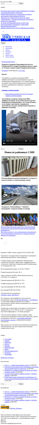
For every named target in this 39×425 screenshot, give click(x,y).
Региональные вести (8, 61)
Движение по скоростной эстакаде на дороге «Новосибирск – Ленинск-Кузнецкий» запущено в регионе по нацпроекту (17, 19)
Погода (7, 344)
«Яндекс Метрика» (22, 300)
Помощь (7, 346)
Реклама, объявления (9, 56)
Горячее (7, 341)
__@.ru (10, 295)
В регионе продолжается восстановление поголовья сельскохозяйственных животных (17, 11)
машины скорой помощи (10, 90)
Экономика (8, 354)
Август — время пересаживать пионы (17, 365)
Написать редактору (9, 55)
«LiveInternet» (33, 300)
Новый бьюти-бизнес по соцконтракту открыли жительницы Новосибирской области (16, 15)
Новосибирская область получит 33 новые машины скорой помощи (19, 94)
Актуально (7, 53)
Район (7, 349)
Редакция (5, 70)
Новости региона (8, 48)
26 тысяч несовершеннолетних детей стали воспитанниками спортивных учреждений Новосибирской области (15, 24)
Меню (3, 43)
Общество (7, 49)
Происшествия (8, 51)
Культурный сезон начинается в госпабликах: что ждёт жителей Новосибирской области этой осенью (21, 378)
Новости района (8, 46)
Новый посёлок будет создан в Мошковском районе (17, 28)
